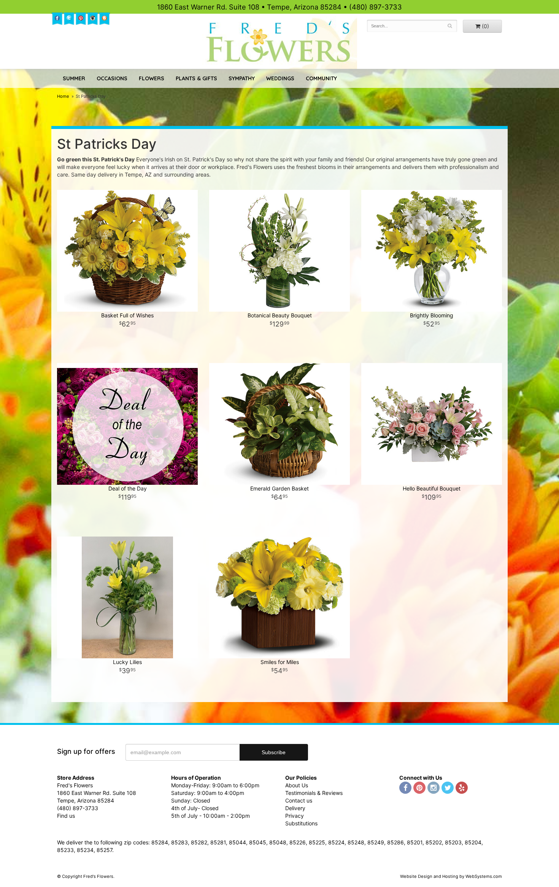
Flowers (151, 78)
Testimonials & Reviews (314, 793)
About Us (296, 785)
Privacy (294, 815)
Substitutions (301, 823)
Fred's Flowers (279, 42)
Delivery (295, 808)
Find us (66, 815)
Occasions (112, 78)
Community (321, 78)
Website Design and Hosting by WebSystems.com (451, 876)
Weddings (280, 78)
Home (63, 96)
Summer (74, 78)
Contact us (298, 800)
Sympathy (242, 78)
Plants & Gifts (196, 78)
